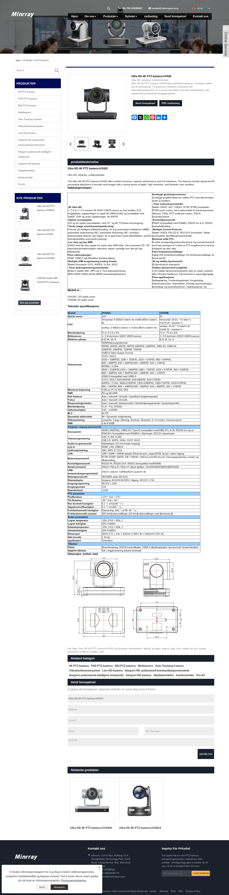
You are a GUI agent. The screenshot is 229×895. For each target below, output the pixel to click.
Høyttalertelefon (26, 170)
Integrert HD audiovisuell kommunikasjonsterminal (31, 142)
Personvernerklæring (73, 880)
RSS (173, 891)
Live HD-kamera (26, 133)
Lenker (153, 891)
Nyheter (130, 16)
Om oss (89, 16)
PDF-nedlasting (171, 103)
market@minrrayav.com (165, 8)
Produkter (109, 16)
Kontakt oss (200, 16)
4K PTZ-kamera (42, 60)
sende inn (205, 754)
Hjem (74, 16)
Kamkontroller (25, 177)
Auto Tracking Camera (30, 119)
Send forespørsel (175, 16)
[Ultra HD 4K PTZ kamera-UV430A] (92, 799)
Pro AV (21, 184)
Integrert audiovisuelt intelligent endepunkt (34, 154)
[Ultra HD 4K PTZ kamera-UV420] (81, 144)
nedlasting (151, 16)
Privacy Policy (193, 891)
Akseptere (59, 887)
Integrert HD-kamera (29, 163)
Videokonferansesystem (31, 126)
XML (180, 891)
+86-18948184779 (109, 873)
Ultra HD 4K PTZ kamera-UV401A (140, 827)
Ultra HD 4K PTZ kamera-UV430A (91, 827)
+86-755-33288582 (132, 8)
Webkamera (24, 112)
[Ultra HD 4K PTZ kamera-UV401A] (141, 799)
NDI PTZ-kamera (27, 105)
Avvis (42, 887)
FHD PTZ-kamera (27, 98)
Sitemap (163, 891)
